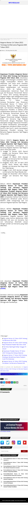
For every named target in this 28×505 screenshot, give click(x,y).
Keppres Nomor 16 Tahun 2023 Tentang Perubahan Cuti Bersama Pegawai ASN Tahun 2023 (14, 363)
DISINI (3, 288)
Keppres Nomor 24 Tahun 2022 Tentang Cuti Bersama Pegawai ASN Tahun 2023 (14, 368)
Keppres (4, 38)
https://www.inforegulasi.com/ (20, 500)
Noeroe (3, 50)
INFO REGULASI (14, 3)
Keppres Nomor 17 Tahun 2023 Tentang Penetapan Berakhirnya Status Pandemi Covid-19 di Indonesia (14, 357)
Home (1, 38)
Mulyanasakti (8, 500)
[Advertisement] (14, 20)
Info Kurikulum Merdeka (5, 431)
